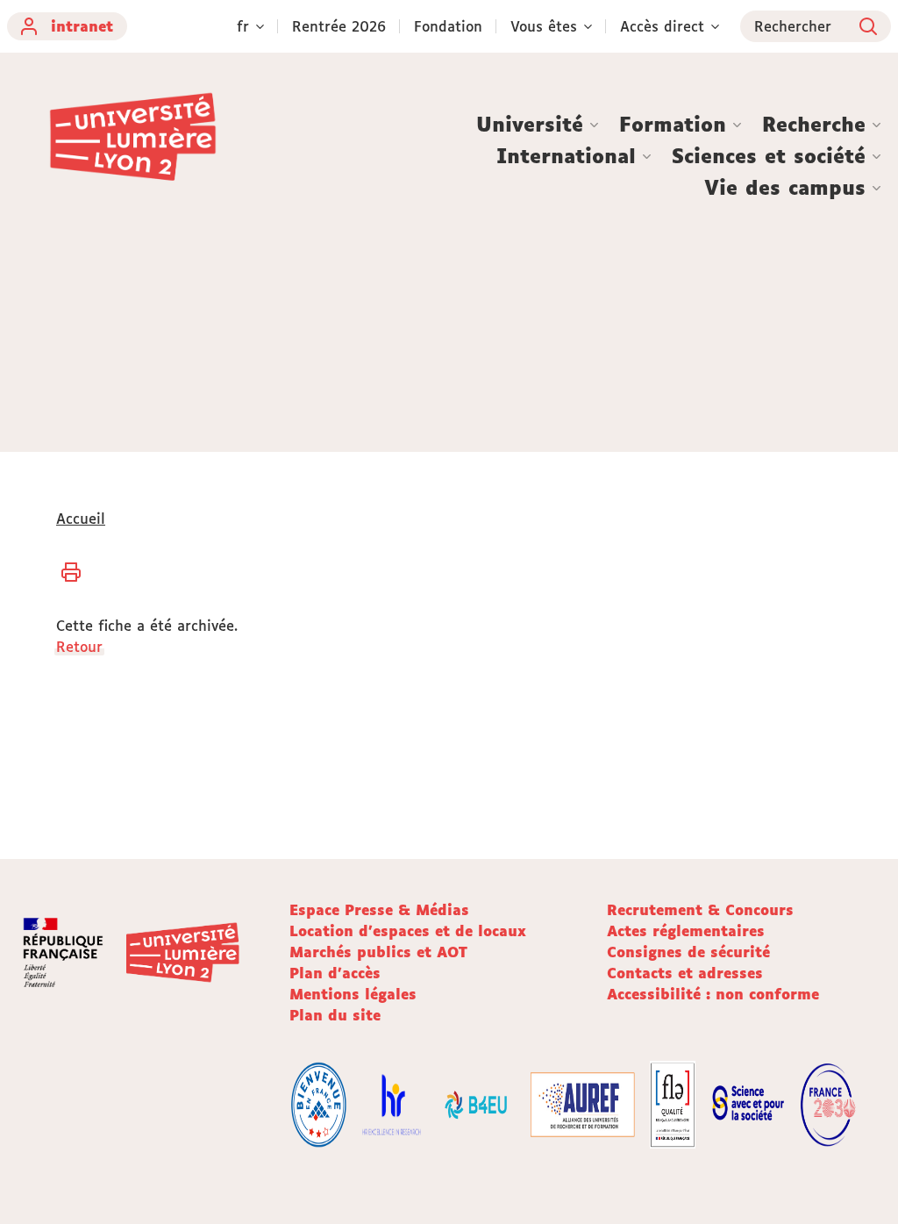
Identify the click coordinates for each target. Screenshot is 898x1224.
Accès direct (662, 26)
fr (243, 26)
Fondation (448, 26)
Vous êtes (543, 26)
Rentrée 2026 (339, 26)
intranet (82, 26)
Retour (79, 646)
